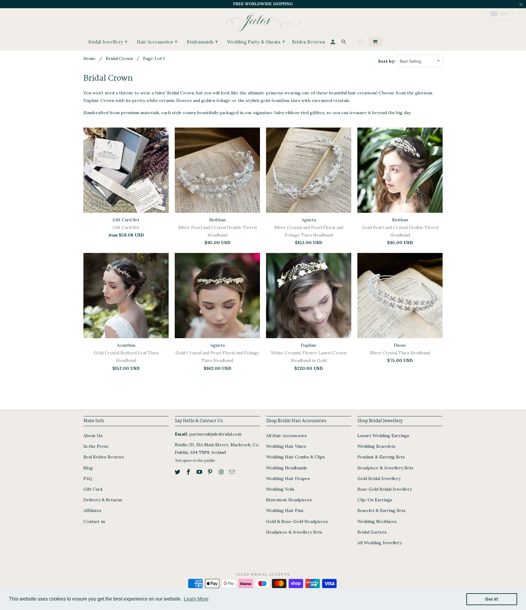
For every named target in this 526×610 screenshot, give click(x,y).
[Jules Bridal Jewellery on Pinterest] (210, 471)
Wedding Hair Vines (286, 446)
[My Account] (333, 42)
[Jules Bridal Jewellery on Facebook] (189, 471)
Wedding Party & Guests (256, 41)
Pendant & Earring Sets (381, 457)
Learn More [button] (196, 598)
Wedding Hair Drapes (288, 478)
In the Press (95, 446)
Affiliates (92, 510)
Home (89, 58)
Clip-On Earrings (374, 500)
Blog (88, 468)
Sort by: (387, 61)
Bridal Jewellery (108, 41)
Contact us (94, 521)
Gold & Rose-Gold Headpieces (297, 521)
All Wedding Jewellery (379, 542)
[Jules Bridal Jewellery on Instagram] (221, 471)
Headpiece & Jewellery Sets (294, 532)
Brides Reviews (308, 42)
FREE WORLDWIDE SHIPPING (263, 4)
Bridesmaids (202, 41)
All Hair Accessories (286, 435)
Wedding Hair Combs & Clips (295, 457)
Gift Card (92, 489)
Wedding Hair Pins (284, 510)
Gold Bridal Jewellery (379, 478)
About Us (93, 435)
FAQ (87, 478)
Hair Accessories (157, 41)
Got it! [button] (491, 599)
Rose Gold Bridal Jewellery (384, 489)
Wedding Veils (280, 489)
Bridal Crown (119, 58)
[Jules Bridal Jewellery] (263, 21)
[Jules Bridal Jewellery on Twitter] (178, 471)
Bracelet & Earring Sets (381, 510)
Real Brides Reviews (103, 457)
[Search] (344, 42)
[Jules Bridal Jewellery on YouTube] (200, 471)
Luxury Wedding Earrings (383, 435)
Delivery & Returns (102, 500)
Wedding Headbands (286, 468)
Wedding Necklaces (377, 521)
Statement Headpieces (289, 500)
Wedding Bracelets (376, 446)
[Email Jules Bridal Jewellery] (232, 471)
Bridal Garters (372, 532)
